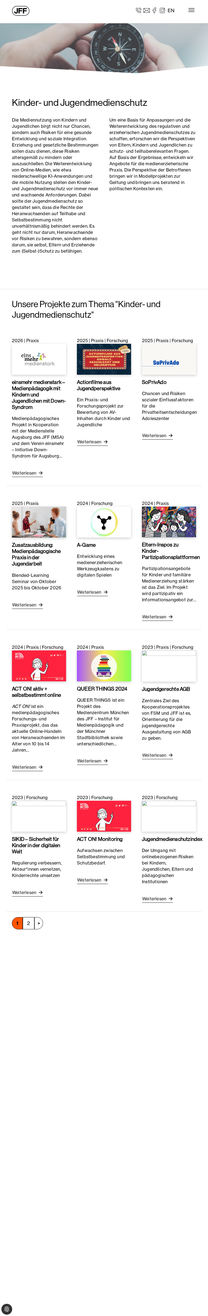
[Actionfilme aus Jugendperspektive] (104, 358)
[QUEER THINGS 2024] (104, 665)
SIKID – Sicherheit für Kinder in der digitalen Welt (36, 845)
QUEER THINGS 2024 (102, 689)
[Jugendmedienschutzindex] (169, 815)
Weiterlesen (24, 473)
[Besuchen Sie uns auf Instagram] (162, 10)
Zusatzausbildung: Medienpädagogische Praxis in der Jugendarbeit (36, 554)
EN (171, 10)
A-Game (86, 545)
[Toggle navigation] (191, 10)
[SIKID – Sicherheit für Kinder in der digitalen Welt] (39, 815)
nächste (39, 923)
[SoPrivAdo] (169, 358)
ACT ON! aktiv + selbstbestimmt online (36, 692)
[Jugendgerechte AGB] (169, 665)
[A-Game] (104, 522)
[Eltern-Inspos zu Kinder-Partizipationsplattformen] (169, 521)
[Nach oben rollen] (196, 1304)
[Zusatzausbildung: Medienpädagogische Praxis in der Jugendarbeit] (39, 522)
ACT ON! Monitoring (100, 839)
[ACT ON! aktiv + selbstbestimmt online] (39, 665)
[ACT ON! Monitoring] (104, 815)
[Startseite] (21, 10)
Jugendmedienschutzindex (172, 839)
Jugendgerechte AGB (166, 689)
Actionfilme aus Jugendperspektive (98, 385)
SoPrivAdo (154, 382)
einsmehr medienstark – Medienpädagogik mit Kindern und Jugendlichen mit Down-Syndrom (39, 394)
